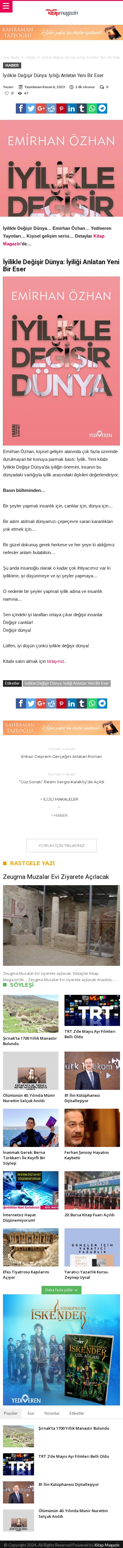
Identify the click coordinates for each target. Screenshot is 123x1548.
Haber (30, 57)
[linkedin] (72, 108)
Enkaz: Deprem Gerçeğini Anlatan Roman (61, 753)
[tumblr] (82, 108)
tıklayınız (55, 661)
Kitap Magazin (107, 1545)
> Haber (59, 815)
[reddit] (51, 108)
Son (30, 1413)
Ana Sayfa (11, 57)
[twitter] (31, 108)
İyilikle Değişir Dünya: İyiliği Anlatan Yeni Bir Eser (67, 683)
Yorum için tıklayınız (61, 845)
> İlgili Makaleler (59, 799)
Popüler (11, 1413)
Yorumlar (52, 1413)
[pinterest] (61, 108)
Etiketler (77, 1413)
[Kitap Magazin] (61, 6)
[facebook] (21, 108)
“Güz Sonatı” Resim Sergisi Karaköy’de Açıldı (61, 778)
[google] (41, 108)
